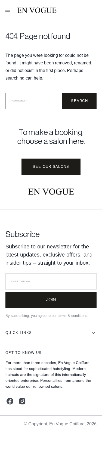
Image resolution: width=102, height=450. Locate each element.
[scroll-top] (89, 438)
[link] (51, 193)
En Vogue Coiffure (67, 424)
